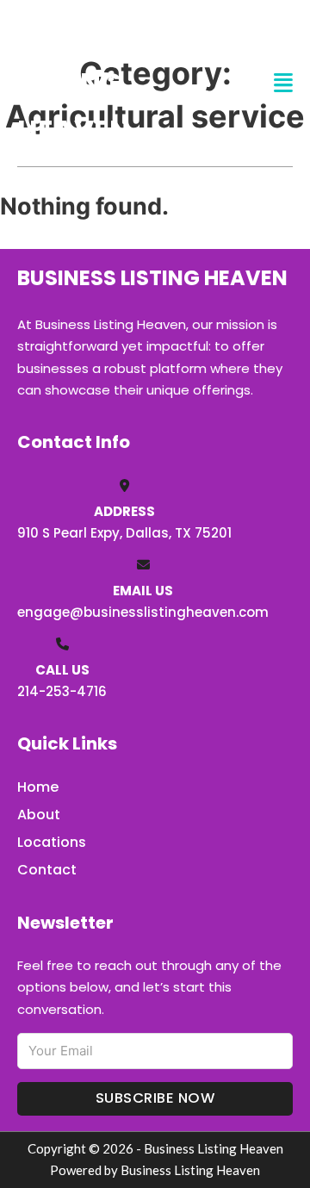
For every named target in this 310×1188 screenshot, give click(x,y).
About (38, 814)
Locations (51, 842)
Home (38, 787)
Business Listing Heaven (83, 82)
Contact (47, 870)
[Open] (283, 83)
